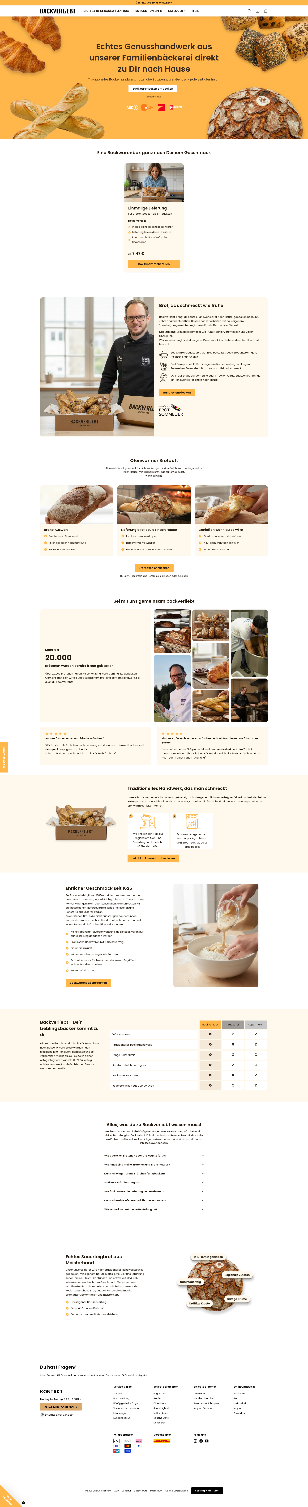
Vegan (237, 1408)
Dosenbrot (159, 1422)
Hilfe (195, 11)
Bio (235, 1398)
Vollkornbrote (161, 1413)
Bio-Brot (158, 1398)
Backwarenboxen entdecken (153, 89)
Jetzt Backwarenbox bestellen (153, 858)
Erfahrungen (120, 1413)
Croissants (199, 1393)
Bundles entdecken (177, 392)
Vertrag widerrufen (207, 1490)
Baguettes (159, 1393)
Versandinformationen (126, 1408)
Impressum (156, 1490)
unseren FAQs (120, 1375)
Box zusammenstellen (154, 264)
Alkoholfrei (239, 1393)
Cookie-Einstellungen (176, 1490)
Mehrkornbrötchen (204, 1398)
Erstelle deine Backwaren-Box (106, 11)
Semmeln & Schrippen (206, 1403)
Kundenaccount (122, 1417)
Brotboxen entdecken (154, 568)
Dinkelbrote (160, 1403)
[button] (266, 11)
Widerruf (126, 1490)
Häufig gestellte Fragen (126, 1403)
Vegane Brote (161, 1417)
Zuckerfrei (239, 1413)
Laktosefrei (240, 1403)
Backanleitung (121, 1398)
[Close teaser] (23, 1502)
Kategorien (176, 11)
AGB (116, 1490)
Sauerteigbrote (162, 1408)
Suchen (117, 1393)
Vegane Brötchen (203, 1408)
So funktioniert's (148, 11)
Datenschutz (140, 1490)
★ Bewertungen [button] (4, 757)
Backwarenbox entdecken (88, 983)
